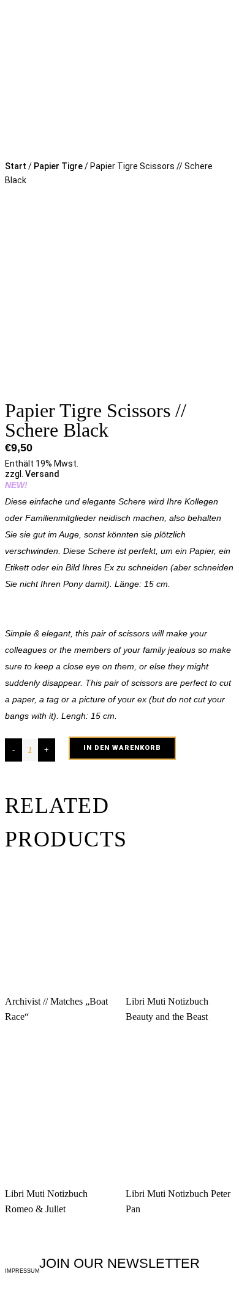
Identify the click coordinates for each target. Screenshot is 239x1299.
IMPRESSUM (22, 1271)
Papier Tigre (58, 166)
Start (15, 166)
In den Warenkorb (122, 748)
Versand (42, 474)
